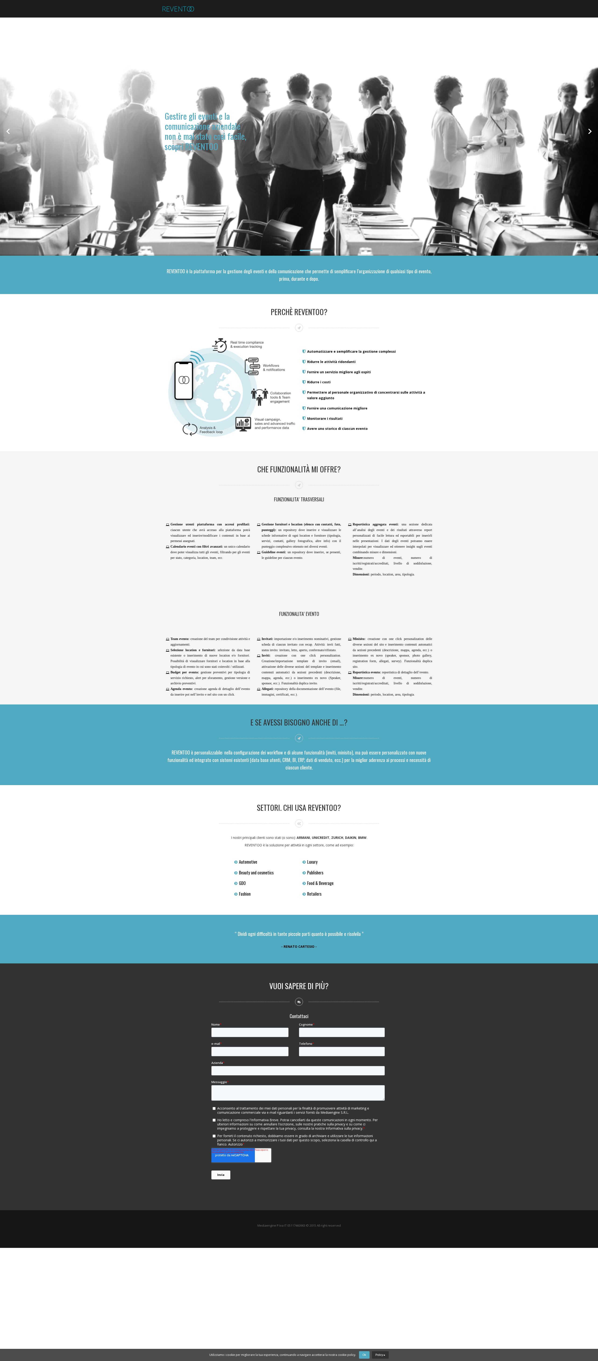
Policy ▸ (380, 1355)
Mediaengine (266, 1225)
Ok (364, 1355)
